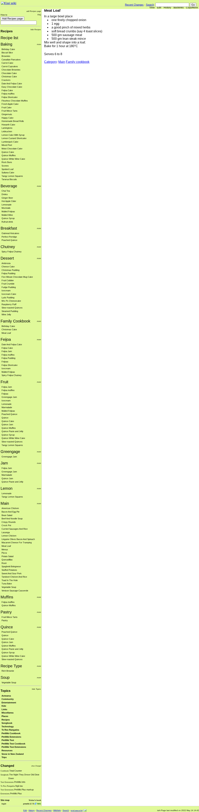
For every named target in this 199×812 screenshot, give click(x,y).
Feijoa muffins (8, 93)
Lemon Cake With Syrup (13, 135)
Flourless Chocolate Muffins (15, 101)
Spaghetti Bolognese (11, 566)
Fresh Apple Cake (10, 104)
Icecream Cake (9, 294)
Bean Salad (7, 515)
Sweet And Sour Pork (12, 573)
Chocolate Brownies (11, 70)
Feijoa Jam (7, 351)
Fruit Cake (6, 107)
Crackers (6, 80)
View (152, 7)
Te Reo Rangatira (10, 730)
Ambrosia (6, 263)
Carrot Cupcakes (10, 66)
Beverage (9, 186)
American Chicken (10, 508)
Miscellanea (7, 713)
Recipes (7, 31)
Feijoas (5, 361)
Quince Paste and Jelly (12, 431)
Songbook (7, 723)
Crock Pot (6, 525)
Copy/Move (192, 7)
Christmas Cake (9, 76)
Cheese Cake (8, 266)
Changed (7, 765)
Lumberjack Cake (10, 142)
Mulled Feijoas (8, 211)
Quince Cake (8, 152)
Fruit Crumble (8, 284)
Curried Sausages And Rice (15, 529)
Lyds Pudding (8, 297)
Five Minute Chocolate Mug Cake (17, 277)
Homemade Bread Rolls (13, 121)
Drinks (5, 194)
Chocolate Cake (9, 73)
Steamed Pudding (10, 311)
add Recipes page (33, 11)
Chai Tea (6, 191)
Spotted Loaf (7, 169)
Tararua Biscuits (9, 179)
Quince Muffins (9, 155)
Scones (5, 166)
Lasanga (6, 532)
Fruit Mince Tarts (9, 111)
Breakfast (9, 228)
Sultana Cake (8, 172)
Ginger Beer (7, 198)
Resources (7, 750)
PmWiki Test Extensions (14, 747)
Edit (159, 7)
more (39, 44)
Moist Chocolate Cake (12, 148)
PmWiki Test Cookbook (13, 743)
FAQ (39, 15)
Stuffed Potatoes (9, 570)
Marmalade (7, 407)
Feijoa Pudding (8, 273)
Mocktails (6, 208)
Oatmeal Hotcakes (10, 233)
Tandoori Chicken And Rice (14, 577)
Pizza (4, 553)
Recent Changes (134, 4)
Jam (4, 463)
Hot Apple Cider (9, 201)
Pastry (6, 612)
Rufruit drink (7, 222)
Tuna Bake (7, 583)
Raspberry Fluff (9, 304)
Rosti (4, 563)
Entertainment (9, 702)
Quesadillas (7, 559)
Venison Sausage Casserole (15, 590)
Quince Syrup (8, 218)
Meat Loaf (6, 333)
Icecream (6, 290)
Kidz (4, 706)
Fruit (4, 382)
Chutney (8, 247)
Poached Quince (9, 240)
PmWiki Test (8, 740)
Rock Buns (7, 162)
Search (150, 4)
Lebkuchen (7, 131)
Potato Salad (7, 556)
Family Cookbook (15, 321)
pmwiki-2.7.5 (28, 804)
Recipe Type (11, 666)
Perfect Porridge (9, 237)
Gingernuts (7, 114)
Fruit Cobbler (8, 280)
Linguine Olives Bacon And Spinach (18, 539)
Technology (8, 726)
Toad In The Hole (10, 580)
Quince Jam (7, 424)
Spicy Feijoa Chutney (12, 251)
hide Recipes (36, 29)
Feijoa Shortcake (9, 97)
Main (5, 503)
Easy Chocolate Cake (12, 87)
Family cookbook (77, 61)
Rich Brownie (8, 671)
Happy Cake (7, 118)
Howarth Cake (8, 124)
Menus (5, 549)
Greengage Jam (9, 397)
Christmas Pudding (10, 270)
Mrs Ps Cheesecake (11, 301)
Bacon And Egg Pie (10, 512)
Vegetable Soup (9, 587)
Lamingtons (7, 128)
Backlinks (179, 7)
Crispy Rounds (9, 522)
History (167, 7)
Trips (4, 757)
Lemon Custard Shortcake (14, 138)
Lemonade (6, 204)
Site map (5, 800)
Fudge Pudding (9, 287)
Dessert (7, 258)
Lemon (6, 488)
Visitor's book (35, 800)
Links (4, 709)
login (4, 804)
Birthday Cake (8, 49)
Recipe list (9, 38)
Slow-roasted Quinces (12, 307)
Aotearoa (6, 696)
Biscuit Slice (7, 52)
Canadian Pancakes (11, 59)
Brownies (6, 56)
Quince (5, 418)
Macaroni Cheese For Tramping (17, 542)
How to (4, 15)
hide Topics (36, 689)
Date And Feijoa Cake (12, 83)
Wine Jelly (6, 314)
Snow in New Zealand (13, 754)
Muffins (7, 597)
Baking (6, 44)
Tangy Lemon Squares (12, 176)
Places (5, 716)
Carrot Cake (7, 63)
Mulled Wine (7, 215)
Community (8, 699)
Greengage (10, 451)
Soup (5, 677)
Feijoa (6, 339)
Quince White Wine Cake (13, 159)
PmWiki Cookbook (11, 733)
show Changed (36, 766)
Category (50, 61)
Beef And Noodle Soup (12, 518)
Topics (5, 690)
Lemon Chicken (9, 536)
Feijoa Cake (7, 90)
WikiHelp (57, 810)
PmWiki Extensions (11, 737)
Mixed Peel (7, 145)
